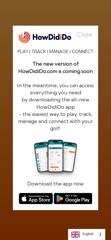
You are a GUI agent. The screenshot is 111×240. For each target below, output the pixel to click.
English (88, 234)
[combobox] (86, 234)
